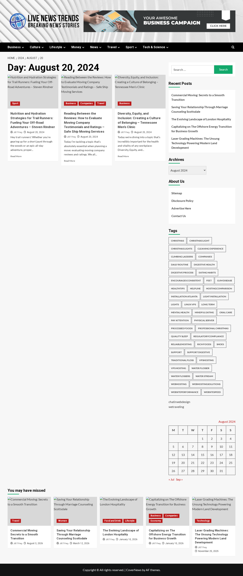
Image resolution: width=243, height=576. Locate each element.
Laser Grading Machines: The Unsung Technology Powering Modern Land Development (195, 143)
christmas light (199, 240)
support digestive (198, 352)
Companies (86, 103)
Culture (35, 47)
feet (209, 280)
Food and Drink (112, 520)
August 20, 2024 (35, 132)
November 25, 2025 (208, 551)
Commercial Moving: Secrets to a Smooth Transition (198, 97)
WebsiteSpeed (212, 392)
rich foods (204, 344)
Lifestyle (56, 47)
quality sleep (179, 336)
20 (183, 462)
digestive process (182, 272)
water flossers (180, 376)
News (94, 47)
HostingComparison (219, 288)
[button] (233, 47)
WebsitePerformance (184, 392)
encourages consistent (186, 280)
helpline (195, 288)
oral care (225, 312)
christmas (177, 240)
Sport (130, 47)
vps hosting (178, 368)
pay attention (180, 320)
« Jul (171, 479)
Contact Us (178, 216)
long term (208, 304)
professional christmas (213, 328)
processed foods (182, 328)
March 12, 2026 (81, 543)
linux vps (190, 304)
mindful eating (204, 312)
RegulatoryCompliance (208, 336)
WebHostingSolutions (206, 384)
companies (205, 256)
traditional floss (182, 360)
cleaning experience (210, 248)
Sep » (179, 479)
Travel (112, 47)
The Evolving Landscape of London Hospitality (201, 119)
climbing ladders (182, 256)
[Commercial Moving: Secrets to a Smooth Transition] (29, 511)
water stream (204, 376)
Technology (203, 520)
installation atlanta (184, 296)
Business (14, 47)
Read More (15, 156)
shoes (220, 344)
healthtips (178, 288)
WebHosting (179, 384)
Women (62, 520)
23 (212, 462)
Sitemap (176, 193)
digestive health (204, 264)
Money (76, 47)
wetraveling (176, 406)
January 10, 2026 (128, 539)
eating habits (207, 272)
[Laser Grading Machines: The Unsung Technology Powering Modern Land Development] (213, 511)
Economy (156, 520)
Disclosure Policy (182, 200)
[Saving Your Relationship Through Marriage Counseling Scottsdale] (75, 511)
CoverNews (133, 570)
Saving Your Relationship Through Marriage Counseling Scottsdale (199, 109)
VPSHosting (206, 360)
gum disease (224, 280)
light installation (214, 296)
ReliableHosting (181, 344)
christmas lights (181, 248)
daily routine (179, 264)
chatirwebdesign (179, 402)
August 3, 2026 (35, 543)
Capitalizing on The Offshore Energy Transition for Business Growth (201, 129)
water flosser (200, 368)
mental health (180, 312)
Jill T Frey (17, 132)
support (176, 352)
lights (175, 304)
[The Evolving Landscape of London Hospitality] (121, 511)
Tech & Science (154, 47)
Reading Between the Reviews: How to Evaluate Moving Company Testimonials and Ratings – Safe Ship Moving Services (84, 122)
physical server (204, 320)
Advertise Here (181, 208)
